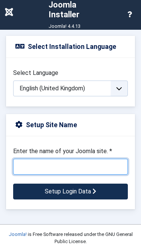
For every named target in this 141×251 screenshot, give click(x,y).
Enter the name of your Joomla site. (62, 151)
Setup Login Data (68, 191)
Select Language (35, 72)
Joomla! (18, 234)
